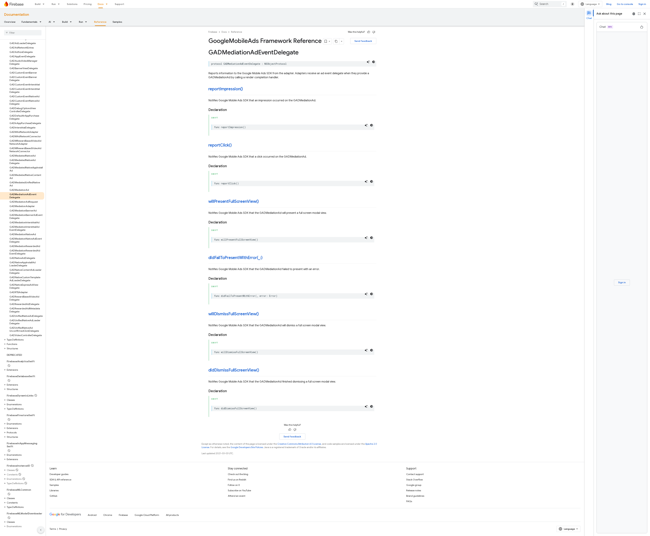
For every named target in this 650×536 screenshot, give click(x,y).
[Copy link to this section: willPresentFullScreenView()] (262, 202)
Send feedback (363, 41)
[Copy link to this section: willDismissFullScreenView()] (262, 314)
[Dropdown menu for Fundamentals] (41, 22)
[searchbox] (22, 32)
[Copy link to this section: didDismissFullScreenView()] (262, 370)
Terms (53, 529)
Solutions (72, 4)
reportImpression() (225, 88)
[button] (22, 339)
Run (54, 4)
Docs (101, 4)
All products (172, 515)
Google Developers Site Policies (247, 447)
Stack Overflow (414, 479)
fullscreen (639, 14)
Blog (608, 4)
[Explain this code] (368, 62)
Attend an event (236, 495)
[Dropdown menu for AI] (55, 22)
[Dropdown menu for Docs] (108, 4)
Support (119, 4)
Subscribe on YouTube (239, 490)
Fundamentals (29, 21)
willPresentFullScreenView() (233, 201)
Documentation (16, 15)
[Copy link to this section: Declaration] (230, 110)
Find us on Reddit (237, 479)
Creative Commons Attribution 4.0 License (299, 443)
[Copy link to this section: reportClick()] (235, 145)
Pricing (88, 4)
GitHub (53, 495)
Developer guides (59, 474)
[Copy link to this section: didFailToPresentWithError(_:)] (266, 258)
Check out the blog (238, 474)
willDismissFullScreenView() (233, 313)
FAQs (409, 501)
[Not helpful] (373, 32)
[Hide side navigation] (40, 530)
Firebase (212, 31)
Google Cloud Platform (147, 515)
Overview (9, 21)
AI (50, 21)
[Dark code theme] (373, 62)
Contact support (415, 474)
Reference (100, 21)
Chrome (107, 515)
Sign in (642, 4)
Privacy (63, 529)
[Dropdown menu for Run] (60, 4)
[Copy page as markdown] (336, 41)
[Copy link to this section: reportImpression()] (246, 89)
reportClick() (220, 145)
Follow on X (234, 485)
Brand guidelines (415, 495)
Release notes (413, 490)
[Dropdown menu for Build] (44, 4)
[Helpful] (368, 32)
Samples (117, 21)
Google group (413, 485)
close (645, 14)
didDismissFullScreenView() (233, 370)
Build (37, 4)
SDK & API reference (60, 479)
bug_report (634, 14)
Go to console (625, 4)
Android (92, 515)
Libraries (54, 490)
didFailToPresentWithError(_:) (235, 257)
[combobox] (550, 4)
